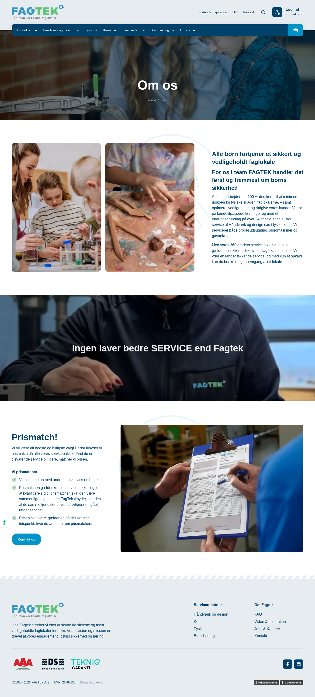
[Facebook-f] (287, 664)
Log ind (292, 9)
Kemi (107, 30)
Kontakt (248, 12)
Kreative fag (130, 30)
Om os (185, 30)
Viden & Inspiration (213, 12)
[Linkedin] (298, 664)
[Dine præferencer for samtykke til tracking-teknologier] (4, 522)
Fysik (88, 30)
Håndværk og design (58, 30)
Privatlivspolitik (267, 682)
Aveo (99, 682)
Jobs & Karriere (267, 629)
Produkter (24, 30)
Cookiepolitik (293, 682)
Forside (151, 100)
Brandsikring (160, 30)
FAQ (235, 12)
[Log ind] (277, 12)
